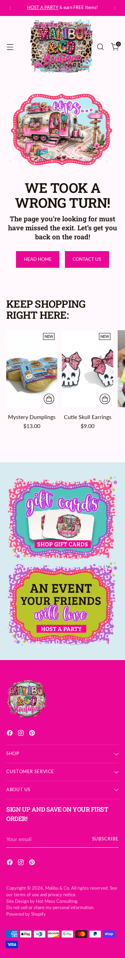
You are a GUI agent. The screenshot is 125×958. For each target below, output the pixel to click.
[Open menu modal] (10, 47)
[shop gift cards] (62, 518)
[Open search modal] (100, 47)
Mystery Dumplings (32, 416)
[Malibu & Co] (61, 47)
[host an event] (62, 604)
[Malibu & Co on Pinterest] (32, 733)
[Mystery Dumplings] (31, 368)
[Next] (114, 8)
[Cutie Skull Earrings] (87, 368)
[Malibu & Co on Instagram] (21, 733)
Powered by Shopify (26, 914)
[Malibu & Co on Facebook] (10, 733)
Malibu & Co (57, 888)
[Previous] (10, 8)
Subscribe (105, 838)
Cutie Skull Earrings (87, 416)
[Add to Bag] (49, 399)
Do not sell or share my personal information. (50, 907)
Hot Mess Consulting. (57, 901)
